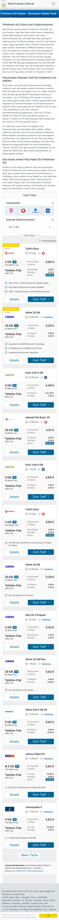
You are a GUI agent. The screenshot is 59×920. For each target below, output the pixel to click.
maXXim (16, 900)
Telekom (6, 903)
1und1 (5, 897)
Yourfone (34, 903)
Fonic (33, 897)
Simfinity (38, 900)
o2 (23, 900)
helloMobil (42, 897)
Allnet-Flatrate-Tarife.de (21, 3)
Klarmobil (6, 900)
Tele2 (52, 900)
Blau (18, 897)
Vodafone (16, 903)
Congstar (25, 897)
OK (48, 915)
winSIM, (26, 903)
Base (12, 897)
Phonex (29, 900)
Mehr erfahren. (31, 917)
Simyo (46, 900)
